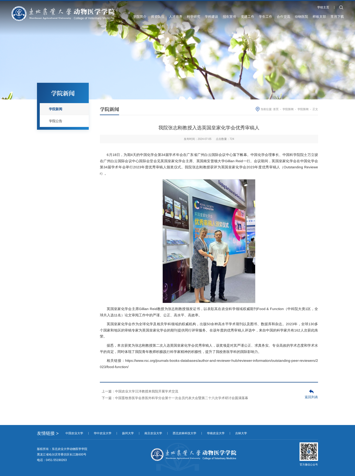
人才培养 (175, 16)
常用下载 (337, 16)
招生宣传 (229, 16)
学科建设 (211, 16)
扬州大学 (128, 433)
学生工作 (265, 16)
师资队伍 (157, 16)
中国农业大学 (74, 433)
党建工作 (247, 16)
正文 (315, 109)
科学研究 (193, 16)
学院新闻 (288, 109)
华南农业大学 (216, 433)
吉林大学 (241, 433)
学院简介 (139, 16)
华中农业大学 (102, 433)
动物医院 (301, 16)
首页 (276, 109)
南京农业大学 (153, 433)
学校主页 (323, 7)
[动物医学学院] (63, 13)
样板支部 (319, 16)
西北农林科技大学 (184, 433)
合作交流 (283, 16)
